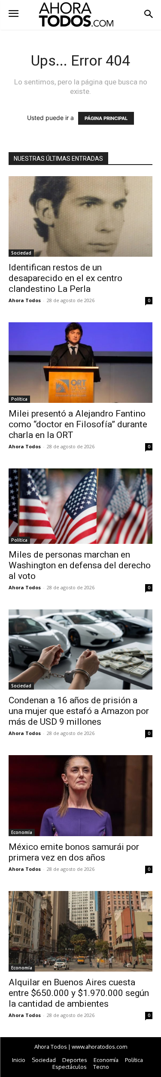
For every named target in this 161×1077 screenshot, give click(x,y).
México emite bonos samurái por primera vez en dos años (74, 852)
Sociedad (21, 253)
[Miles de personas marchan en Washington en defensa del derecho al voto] (80, 506)
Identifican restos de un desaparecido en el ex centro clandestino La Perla (65, 278)
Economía (21, 832)
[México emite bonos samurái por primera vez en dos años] (80, 795)
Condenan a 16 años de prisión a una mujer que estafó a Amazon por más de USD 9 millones (79, 711)
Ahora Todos (25, 300)
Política (19, 399)
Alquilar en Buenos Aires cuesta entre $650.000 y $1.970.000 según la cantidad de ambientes (79, 993)
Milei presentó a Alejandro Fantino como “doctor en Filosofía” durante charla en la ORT (78, 424)
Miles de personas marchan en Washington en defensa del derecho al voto (80, 565)
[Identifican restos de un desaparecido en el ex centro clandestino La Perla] (80, 216)
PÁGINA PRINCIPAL (106, 118)
